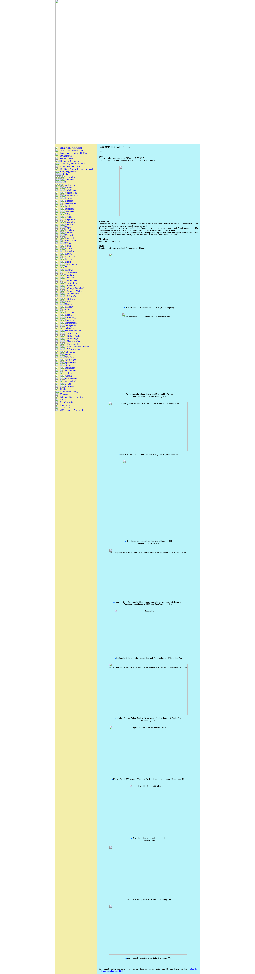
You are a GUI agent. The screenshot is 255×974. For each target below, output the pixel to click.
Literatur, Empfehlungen (71, 397)
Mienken (69, 269)
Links (63, 399)
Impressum (65, 405)
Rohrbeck (69, 320)
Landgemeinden (70, 185)
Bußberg (69, 201)
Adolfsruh (72, 333)
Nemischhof (70, 277)
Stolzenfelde (70, 370)
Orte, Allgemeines (68, 171)
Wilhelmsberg (73, 349)
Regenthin (70, 312)
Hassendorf (70, 222)
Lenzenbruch (71, 259)
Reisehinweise (67, 402)
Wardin (68, 375)
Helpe (68, 227)
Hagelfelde (70, 219)
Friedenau (69, 206)
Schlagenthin (71, 325)
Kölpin (68, 243)
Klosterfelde (70, 240)
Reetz (67, 182)
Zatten (68, 383)
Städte (65, 174)
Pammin (69, 301)
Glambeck (70, 211)
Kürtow (68, 254)
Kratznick (69, 251)
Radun (68, 309)
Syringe (68, 373)
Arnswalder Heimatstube (71, 150)
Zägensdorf (70, 381)
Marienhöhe (73, 293)
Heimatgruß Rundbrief (70, 161)
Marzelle (69, 267)
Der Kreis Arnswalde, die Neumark (76, 169)
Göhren (68, 214)
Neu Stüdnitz (71, 283)
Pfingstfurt (72, 296)
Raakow (69, 307)
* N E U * (65, 407)
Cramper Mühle (74, 291)
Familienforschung (69, 391)
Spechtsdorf (70, 362)
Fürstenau (69, 208)
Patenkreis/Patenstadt (70, 166)
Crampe (71, 285)
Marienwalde (71, 264)
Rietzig (68, 315)
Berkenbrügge (71, 195)
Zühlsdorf (69, 386)
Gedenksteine (66, 158)
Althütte (68, 187)
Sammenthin (71, 322)
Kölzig (68, 246)
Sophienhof (70, 360)
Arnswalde (70, 177)
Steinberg (69, 365)
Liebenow (69, 262)
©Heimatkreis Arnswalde (72, 410)
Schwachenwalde (73, 330)
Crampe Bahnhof (75, 288)
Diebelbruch (70, 203)
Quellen (64, 389)
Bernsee (68, 198)
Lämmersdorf (71, 256)
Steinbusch (70, 368)
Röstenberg (70, 317)
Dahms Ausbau (74, 336)
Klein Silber (70, 238)
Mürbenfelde (71, 272)
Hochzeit (69, 235)
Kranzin (68, 248)
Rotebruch (72, 299)
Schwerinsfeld (71, 352)
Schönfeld (69, 328)
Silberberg (70, 357)
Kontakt (64, 394)
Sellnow (69, 354)
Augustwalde (71, 193)
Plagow (68, 304)
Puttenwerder (73, 344)
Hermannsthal (73, 341)
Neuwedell (70, 179)
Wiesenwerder (71, 378)
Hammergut (72, 338)
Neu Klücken (71, 280)
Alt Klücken (70, 190)
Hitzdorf (69, 232)
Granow (69, 216)
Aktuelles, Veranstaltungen (72, 163)
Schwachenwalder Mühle (79, 346)
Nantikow (69, 275)
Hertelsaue (70, 230)
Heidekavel (70, 224)
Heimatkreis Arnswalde (71, 148)
